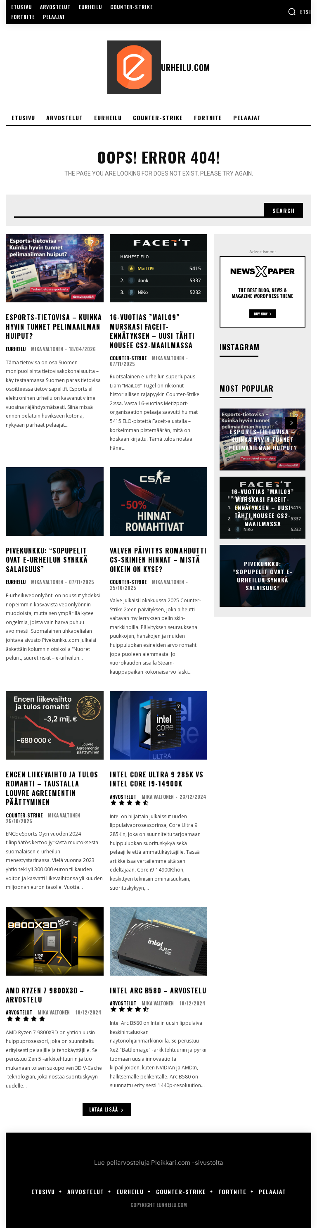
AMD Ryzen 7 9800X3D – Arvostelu (45, 995)
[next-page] (291, 423)
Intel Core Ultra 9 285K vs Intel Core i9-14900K (156, 779)
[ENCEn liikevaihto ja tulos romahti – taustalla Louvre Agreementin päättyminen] (55, 725)
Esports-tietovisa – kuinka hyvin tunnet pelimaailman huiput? (54, 326)
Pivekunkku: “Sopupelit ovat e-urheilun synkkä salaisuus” (47, 560)
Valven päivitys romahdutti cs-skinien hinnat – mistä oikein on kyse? (158, 560)
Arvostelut (123, 796)
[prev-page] (276, 423)
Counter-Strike (128, 358)
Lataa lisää (103, 1109)
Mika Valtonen (47, 348)
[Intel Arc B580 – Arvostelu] (159, 941)
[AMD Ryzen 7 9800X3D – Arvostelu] (55, 941)
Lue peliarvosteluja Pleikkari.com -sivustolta (158, 1162)
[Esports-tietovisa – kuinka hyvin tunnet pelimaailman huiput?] (55, 268)
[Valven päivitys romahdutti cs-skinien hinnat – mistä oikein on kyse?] (159, 501)
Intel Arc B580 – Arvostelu (158, 990)
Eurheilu (16, 349)
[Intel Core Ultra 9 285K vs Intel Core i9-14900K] (159, 725)
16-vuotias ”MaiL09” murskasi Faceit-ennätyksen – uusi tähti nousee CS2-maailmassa (152, 331)
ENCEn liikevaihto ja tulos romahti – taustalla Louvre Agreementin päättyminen (52, 788)
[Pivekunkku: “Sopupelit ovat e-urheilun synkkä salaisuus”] (55, 501)
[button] (299, 11)
